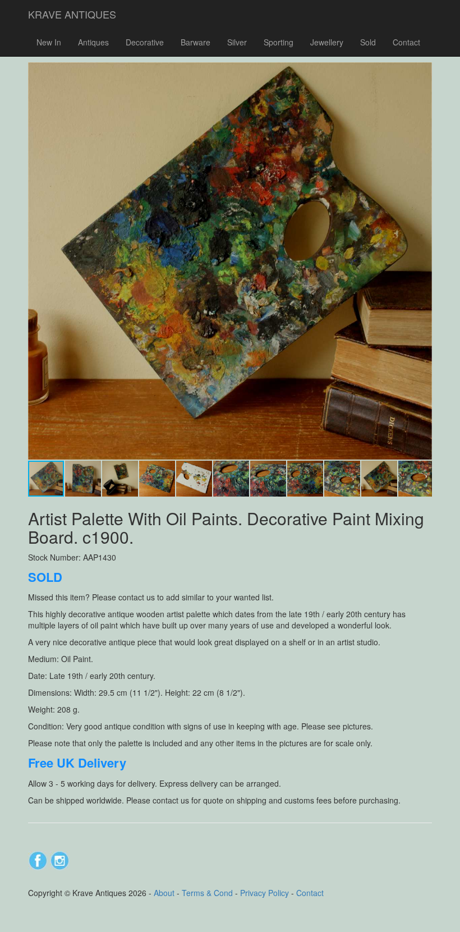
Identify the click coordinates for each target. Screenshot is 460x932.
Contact (406, 42)
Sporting (278, 42)
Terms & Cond (207, 892)
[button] (422, 72)
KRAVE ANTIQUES (72, 14)
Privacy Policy (264, 892)
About (164, 892)
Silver (237, 42)
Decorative (145, 42)
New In (48, 42)
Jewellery (326, 42)
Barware (195, 42)
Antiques (93, 42)
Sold (368, 42)
